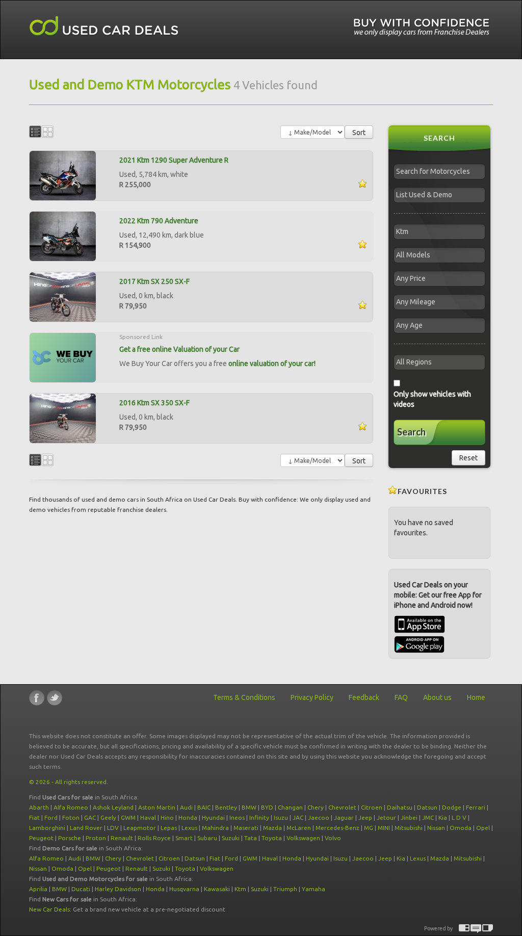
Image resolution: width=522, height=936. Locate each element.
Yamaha (313, 889)
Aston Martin (156, 807)
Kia (442, 817)
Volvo (333, 838)
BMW (249, 807)
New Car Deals (49, 909)
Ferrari (475, 807)
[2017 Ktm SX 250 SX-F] (63, 296)
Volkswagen (303, 838)
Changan (290, 807)
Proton (96, 838)
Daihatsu (399, 807)
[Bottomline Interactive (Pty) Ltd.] (464, 928)
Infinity (259, 817)
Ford (51, 817)
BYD (267, 807)
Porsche (69, 838)
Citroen (371, 807)
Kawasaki (217, 889)
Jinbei (409, 817)
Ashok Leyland (113, 807)
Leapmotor (139, 827)
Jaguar (344, 817)
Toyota (272, 838)
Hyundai (213, 817)
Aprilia (38, 889)
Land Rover (86, 827)
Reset (468, 458)
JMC (428, 817)
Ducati (80, 889)
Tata (250, 838)
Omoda (461, 827)
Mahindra (215, 827)
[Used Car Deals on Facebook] (36, 698)
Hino (167, 817)
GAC (90, 817)
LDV (113, 827)
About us (437, 697)
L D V (459, 817)
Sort (359, 132)
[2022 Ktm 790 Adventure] (63, 235)
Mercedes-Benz (337, 827)
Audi (186, 807)
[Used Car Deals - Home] (104, 26)
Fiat (34, 817)
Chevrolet (342, 807)
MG (368, 827)
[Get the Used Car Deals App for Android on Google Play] (419, 644)
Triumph (285, 889)
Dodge (451, 807)
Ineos (237, 817)
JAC (298, 817)
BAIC (204, 807)
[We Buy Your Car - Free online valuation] (63, 357)
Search (411, 431)
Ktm (240, 889)
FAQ (401, 697)
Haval (148, 817)
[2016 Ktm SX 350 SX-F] (63, 417)
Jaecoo (318, 817)
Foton (71, 817)
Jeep (365, 817)
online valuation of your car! (272, 363)
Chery (315, 807)
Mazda (272, 827)
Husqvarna (184, 889)
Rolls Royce (154, 838)
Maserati (245, 827)
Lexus (189, 827)
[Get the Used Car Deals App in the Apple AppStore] (419, 631)
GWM (128, 817)
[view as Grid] (47, 131)
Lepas (169, 827)
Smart (184, 838)
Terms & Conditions (244, 697)
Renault (122, 838)
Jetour (386, 817)
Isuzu (281, 817)
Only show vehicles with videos (432, 399)
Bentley (226, 807)
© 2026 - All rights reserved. (68, 781)
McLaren (298, 827)
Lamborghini (47, 827)
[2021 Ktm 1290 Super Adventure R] (63, 175)
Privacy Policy (312, 697)
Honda (187, 817)
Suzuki (231, 838)
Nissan (436, 827)
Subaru (207, 838)
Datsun (427, 807)
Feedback (364, 697)
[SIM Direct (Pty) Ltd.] (487, 928)
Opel (483, 827)
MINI (384, 827)
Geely (108, 817)
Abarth (39, 807)
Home (476, 697)
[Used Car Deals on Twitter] (54, 698)
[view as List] (35, 131)
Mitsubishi (409, 827)
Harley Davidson (118, 889)
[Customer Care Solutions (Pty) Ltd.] (476, 928)
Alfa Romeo (71, 807)
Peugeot (41, 838)
